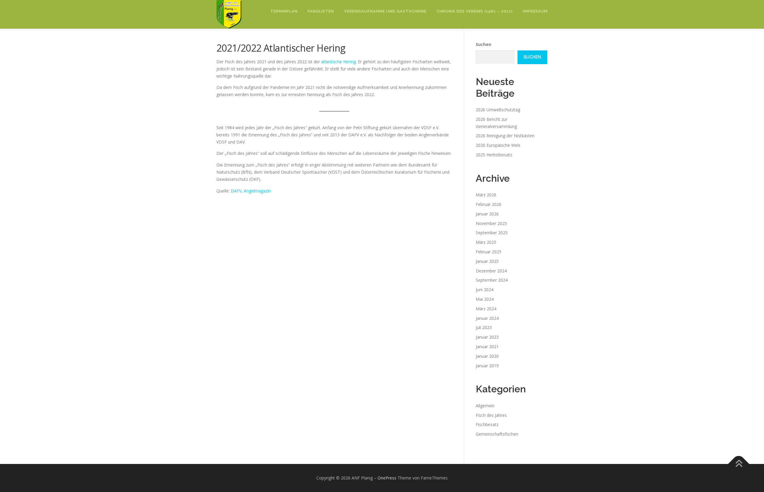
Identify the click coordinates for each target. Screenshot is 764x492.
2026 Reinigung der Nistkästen (505, 135)
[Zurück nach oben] (738, 464)
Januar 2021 (487, 346)
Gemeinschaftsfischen (497, 434)
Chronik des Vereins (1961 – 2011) (475, 11)
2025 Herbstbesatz (494, 155)
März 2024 (486, 308)
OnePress (387, 478)
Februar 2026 (488, 204)
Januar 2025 (487, 261)
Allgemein (485, 405)
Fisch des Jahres (491, 415)
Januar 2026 (487, 214)
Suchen (483, 44)
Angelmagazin (257, 191)
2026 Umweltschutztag (498, 109)
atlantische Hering (338, 61)
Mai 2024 (485, 299)
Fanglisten (321, 11)
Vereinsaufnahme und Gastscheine (385, 11)
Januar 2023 (487, 337)
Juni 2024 (484, 289)
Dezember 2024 (491, 271)
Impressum (535, 11)
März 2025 (486, 242)
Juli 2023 (484, 327)
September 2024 (492, 280)
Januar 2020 (487, 356)
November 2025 (491, 223)
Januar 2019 (487, 365)
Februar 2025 (488, 252)
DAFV (236, 191)
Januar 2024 (487, 318)
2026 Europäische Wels (498, 145)
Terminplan (284, 11)
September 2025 (492, 232)
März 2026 (486, 195)
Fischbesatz (487, 424)
